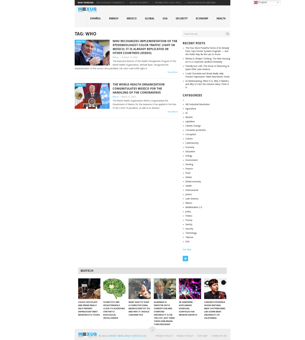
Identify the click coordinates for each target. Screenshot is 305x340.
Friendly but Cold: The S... (168, 3)
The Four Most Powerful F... (111, 3)
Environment (191, 160)
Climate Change (193, 126)
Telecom (189, 237)
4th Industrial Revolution (197, 104)
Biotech (189, 117)
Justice (188, 194)
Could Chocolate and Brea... (201, 3)
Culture (189, 138)
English (262, 2)
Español (95, 18)
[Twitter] (185, 258)
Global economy (193, 181)
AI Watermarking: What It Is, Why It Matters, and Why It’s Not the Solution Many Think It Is (207, 84)
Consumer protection (195, 130)
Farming (189, 164)
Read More (173, 72)
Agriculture (190, 108)
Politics (188, 216)
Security (182, 18)
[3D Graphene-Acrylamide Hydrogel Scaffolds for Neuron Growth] (190, 288)
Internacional (191, 190)
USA (165, 18)
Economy (202, 18)
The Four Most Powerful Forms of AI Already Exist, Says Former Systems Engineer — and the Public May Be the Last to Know (207, 51)
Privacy (188, 220)
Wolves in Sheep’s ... (140, 3)
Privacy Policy (164, 336)
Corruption (190, 134)
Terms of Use (219, 336)
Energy (114, 18)
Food (187, 173)
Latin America (191, 198)
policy (188, 211)
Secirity (188, 224)
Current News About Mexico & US (126, 336)
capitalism (190, 121)
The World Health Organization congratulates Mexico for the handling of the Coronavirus (139, 88)
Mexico (132, 18)
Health (221, 18)
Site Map (187, 249)
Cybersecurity (192, 143)
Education (190, 151)
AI (186, 113)
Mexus (116, 57)
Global (149, 18)
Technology (191, 233)
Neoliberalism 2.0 (193, 207)
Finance (189, 168)
